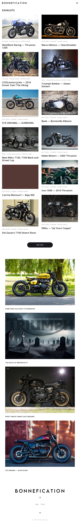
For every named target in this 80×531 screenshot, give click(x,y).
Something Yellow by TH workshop (20, 309)
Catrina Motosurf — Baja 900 (18, 195)
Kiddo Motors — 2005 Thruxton (59, 155)
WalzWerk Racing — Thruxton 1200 (18, 46)
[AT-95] (40, 282)
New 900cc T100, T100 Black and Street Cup (20, 159)
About (37, 504)
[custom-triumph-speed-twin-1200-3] (40, 390)
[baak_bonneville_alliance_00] (60, 103)
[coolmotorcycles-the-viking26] (20, 64)
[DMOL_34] (60, 208)
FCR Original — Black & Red (16, 470)
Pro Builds (5, 41)
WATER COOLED (25, 41)
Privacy (43, 504)
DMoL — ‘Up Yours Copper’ (56, 228)
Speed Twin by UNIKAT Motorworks (19, 416)
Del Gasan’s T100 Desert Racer (19, 232)
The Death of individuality (16, 362)
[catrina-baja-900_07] (20, 177)
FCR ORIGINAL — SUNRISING (18, 122)
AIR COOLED (5, 119)
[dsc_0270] (60, 63)
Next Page (40, 245)
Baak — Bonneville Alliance (57, 121)
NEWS (3, 154)
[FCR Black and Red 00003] (40, 444)
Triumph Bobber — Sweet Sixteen (56, 85)
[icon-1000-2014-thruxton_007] (60, 172)
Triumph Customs (14, 41)
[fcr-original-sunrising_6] (20, 103)
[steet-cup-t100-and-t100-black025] (20, 139)
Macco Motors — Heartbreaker (59, 45)
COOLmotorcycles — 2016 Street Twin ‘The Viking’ (16, 83)
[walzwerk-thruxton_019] (20, 27)
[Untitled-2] (40, 336)
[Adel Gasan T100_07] (20, 213)
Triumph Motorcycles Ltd (13, 154)
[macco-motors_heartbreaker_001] (60, 27)
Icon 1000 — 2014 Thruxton (57, 190)
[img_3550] (60, 137)
